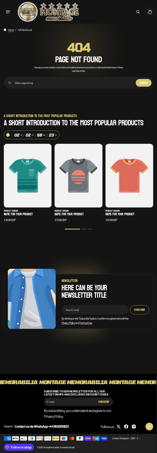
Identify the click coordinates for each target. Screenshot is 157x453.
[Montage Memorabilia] (48, 12)
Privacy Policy (68, 321)
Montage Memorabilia (51, 447)
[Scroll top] (149, 448)
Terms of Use (85, 321)
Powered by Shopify (67, 447)
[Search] (10, 83)
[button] (8, 12)
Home (11, 29)
